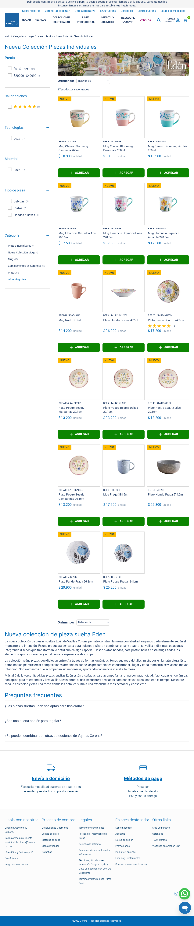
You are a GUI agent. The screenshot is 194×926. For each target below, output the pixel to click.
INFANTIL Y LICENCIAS (107, 20)
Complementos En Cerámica (24, 265)
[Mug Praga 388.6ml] (124, 466)
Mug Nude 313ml (70, 320)
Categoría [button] (12, 235)
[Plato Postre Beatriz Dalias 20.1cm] (124, 379)
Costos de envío (50, 833)
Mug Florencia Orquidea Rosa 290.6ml (122, 235)
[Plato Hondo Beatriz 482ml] (124, 291)
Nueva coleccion (124, 839)
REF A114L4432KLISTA (115, 315)
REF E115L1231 (156, 490)
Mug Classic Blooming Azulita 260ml (167, 148)
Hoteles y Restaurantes (127, 858)
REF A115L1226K (68, 577)
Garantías (47, 852)
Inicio (7, 36)
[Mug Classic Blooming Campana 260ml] (79, 117)
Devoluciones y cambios (55, 827)
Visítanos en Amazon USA (166, 845)
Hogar (30, 36)
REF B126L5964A (157, 228)
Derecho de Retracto (90, 844)
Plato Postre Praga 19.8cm (120, 581)
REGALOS (40, 19)
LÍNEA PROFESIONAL (86, 20)
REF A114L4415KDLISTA (71, 403)
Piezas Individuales (19, 245)
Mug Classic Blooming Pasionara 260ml (118, 148)
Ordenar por (66, 81)
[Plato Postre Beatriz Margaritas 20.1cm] (79, 379)
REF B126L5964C (68, 228)
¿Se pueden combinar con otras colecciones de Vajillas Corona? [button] (53, 736)
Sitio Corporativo (85, 11)
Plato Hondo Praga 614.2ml (166, 494)
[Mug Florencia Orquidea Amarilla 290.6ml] (168, 204)
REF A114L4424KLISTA (160, 315)
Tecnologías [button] (14, 127)
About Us (120, 833)
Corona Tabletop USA (57, 11)
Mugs (11, 259)
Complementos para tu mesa (131, 864)
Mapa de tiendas (50, 845)
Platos (12, 272)
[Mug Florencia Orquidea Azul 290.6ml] (79, 204)
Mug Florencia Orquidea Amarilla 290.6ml (163, 235)
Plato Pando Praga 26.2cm (76, 581)
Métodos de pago (51, 839)
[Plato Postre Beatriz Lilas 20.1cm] (168, 379)
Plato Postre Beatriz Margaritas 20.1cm (71, 409)
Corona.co (127, 11)
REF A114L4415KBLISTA (115, 403)
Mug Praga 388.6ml (115, 494)
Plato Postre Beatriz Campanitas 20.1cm (71, 496)
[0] (185, 21)
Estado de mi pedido (173, 11)
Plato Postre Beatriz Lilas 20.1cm (164, 409)
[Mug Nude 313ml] (79, 291)
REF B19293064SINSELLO (71, 315)
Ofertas (145, 19)
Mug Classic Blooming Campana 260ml (73, 148)
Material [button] (11, 159)
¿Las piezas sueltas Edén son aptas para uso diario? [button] (44, 706)
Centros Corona (147, 11)
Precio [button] (10, 58)
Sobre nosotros (31, 11)
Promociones (122, 845)
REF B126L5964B (112, 228)
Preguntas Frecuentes (16, 864)
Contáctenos (11, 858)
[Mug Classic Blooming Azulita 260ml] (168, 117)
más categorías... (18, 279)
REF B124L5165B (112, 141)
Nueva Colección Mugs (21, 252)
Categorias (18, 36)
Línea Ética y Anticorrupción (19, 852)
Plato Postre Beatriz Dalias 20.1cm (120, 409)
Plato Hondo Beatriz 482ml (120, 320)
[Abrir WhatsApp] (184, 893)
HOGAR (26, 19)
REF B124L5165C (68, 141)
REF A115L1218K (112, 577)
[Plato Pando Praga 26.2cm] (79, 553)
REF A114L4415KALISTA (71, 490)
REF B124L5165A (157, 141)
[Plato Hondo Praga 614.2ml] (168, 466)
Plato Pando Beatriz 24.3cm (166, 320)
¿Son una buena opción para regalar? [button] (33, 721)
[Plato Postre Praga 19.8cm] (124, 553)
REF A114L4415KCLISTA (160, 403)
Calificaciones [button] (16, 96)
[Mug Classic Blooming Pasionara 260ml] (124, 117)
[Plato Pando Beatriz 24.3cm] (168, 291)
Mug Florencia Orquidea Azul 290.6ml (77, 235)
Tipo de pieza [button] (15, 190)
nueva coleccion (45, 36)
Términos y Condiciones (91, 827)
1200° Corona (108, 11)
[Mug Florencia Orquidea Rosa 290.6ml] (124, 204)
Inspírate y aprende (125, 852)
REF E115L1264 (111, 490)
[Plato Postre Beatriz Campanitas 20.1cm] (79, 466)
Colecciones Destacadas (61, 20)
